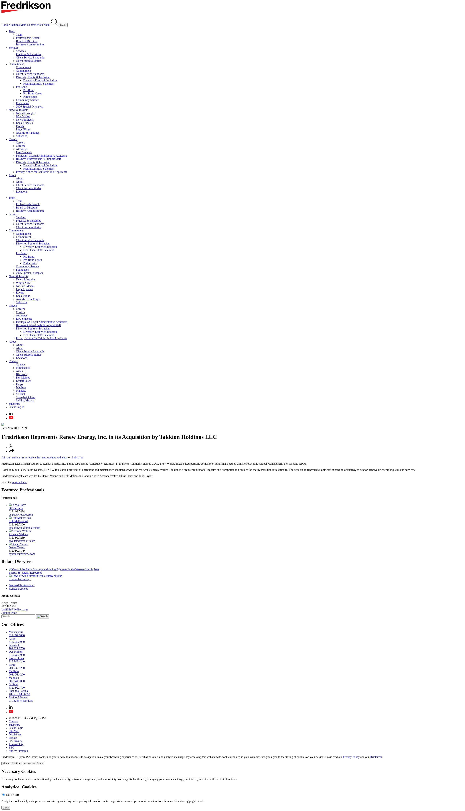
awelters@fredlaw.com (22, 540)
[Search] (55, 24)
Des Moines (23, 377)
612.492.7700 (17, 687)
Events (20, 126)
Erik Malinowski (18, 521)
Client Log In (16, 406)
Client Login (16, 727)
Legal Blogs (23, 129)
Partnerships (30, 96)
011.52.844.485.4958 (21, 700)
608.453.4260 (17, 674)
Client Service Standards (30, 57)
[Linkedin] (11, 414)
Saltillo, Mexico (25, 400)
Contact (13, 361)
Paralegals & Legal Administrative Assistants (41, 155)
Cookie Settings (10, 24)
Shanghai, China (25, 397)
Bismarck (21, 374)
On (8, 794)
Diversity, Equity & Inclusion (33, 77)
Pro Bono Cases (32, 93)
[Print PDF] (10, 446)
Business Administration (30, 44)
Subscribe (21, 135)
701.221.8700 (17, 648)
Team (12, 31)
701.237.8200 (17, 668)
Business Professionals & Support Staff (38, 158)
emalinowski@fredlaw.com (24, 527)
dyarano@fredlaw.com (22, 553)
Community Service (27, 100)
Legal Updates (24, 122)
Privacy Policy (351, 757)
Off (17, 794)
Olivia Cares (16, 508)
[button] (12, 451)
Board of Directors (26, 41)
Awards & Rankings (27, 132)
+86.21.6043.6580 (19, 694)
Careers (13, 139)
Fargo (19, 384)
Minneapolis (23, 367)
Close (6, 807)
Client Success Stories (28, 60)
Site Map (14, 731)
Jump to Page (9, 612)
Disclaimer (15, 734)
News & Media (25, 119)
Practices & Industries (28, 54)
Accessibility (16, 744)
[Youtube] (11, 418)
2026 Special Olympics (29, 106)
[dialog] (232, 760)
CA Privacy (15, 741)
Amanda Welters (18, 534)
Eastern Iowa (23, 380)
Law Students (24, 152)
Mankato (21, 390)
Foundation (22, 103)
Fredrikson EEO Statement (38, 83)
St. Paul (20, 393)
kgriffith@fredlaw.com (14, 609)
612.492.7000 (17, 635)
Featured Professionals (22, 490)
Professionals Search (28, 37)
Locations (21, 191)
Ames (19, 371)
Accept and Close (33, 763)
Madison (21, 387)
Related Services (16, 561)
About (12, 175)
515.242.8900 (17, 641)
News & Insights (18, 109)
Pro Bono (21, 86)
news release (19, 482)
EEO (12, 747)
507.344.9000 (17, 681)
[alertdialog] (232, 789)
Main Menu (43, 24)
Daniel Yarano (17, 547)
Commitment (16, 64)
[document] (232, 789)
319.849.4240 (17, 661)
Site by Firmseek (18, 750)
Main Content (28, 24)
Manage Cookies (12, 763)
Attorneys (21, 149)
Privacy (13, 737)
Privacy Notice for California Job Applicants (41, 171)
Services (13, 47)
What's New (23, 116)
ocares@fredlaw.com (21, 514)
